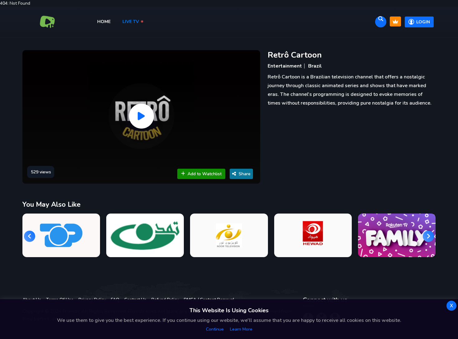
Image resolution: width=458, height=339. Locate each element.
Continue (215, 329)
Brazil (315, 66)
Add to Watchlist (205, 174)
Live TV (131, 22)
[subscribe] (395, 21)
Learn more (241, 329)
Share (244, 174)
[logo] (47, 21)
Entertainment (285, 66)
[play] (141, 116)
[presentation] (29, 236)
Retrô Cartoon (295, 54)
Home (104, 22)
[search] (380, 21)
